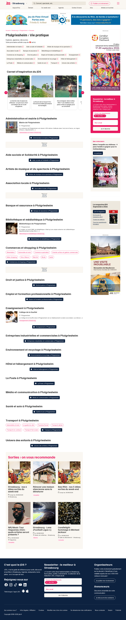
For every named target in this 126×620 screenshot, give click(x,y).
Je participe (98, 153)
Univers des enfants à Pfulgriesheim (45, 446)
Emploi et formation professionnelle (53, 55)
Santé (51, 257)
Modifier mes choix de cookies (57, 610)
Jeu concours (105, 145)
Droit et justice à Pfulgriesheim (45, 285)
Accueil (8, 30)
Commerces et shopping (15, 55)
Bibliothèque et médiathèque (51, 51)
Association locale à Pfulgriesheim (45, 188)
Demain (30, 8)
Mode (43, 257)
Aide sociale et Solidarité (34, 46)
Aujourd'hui (16, 8)
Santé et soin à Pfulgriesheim (45, 412)
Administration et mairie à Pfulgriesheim (45, 138)
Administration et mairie (14, 46)
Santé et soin (42, 63)
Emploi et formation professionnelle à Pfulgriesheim (45, 299)
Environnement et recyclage (47, 59)
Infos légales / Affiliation (27, 610)
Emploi (110, 610)
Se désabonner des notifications (81, 610)
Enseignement (74, 55)
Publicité (118, 610)
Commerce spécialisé (42, 252)
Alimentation (11, 252)
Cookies (41, 610)
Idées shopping (12, 257)
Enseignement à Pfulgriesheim (45, 327)
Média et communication (25, 63)
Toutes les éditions (99, 219)
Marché (35, 257)
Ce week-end (45, 8)
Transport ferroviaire (31, 430)
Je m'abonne (105, 129)
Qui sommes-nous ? (10, 610)
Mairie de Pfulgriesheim (29, 122)
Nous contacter (100, 610)
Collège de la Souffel (28, 312)
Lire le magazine (99, 211)
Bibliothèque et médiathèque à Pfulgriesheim (45, 239)
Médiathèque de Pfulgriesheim (32, 224)
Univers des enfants (68, 63)
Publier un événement (100, 3)
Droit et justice (32, 55)
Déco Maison (25, 257)
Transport (54, 63)
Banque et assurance (30, 51)
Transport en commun (14, 430)
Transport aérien (57, 425)
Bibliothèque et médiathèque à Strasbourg (32, 233)
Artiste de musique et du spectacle (58, 46)
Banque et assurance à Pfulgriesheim (45, 211)
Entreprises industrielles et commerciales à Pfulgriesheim (45, 341)
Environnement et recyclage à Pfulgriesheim (45, 355)
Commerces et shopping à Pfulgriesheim (22, 262)
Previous (6, 92)
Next (82, 92)
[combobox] (105, 115)
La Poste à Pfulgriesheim (45, 383)
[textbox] (106, 115)
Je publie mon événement (105, 581)
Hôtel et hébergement (68, 59)
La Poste (10, 63)
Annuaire (31, 30)
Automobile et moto (24, 252)
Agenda (61, 8)
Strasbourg (18, 3)
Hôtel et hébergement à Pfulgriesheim (45, 369)
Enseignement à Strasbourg (28, 320)
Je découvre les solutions (105, 598)
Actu (91, 8)
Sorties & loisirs (77, 8)
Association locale (13, 51)
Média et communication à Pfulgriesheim (45, 397)
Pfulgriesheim (23, 30)
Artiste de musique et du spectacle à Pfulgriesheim (45, 174)
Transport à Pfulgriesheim (52, 430)
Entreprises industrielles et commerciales (20, 59)
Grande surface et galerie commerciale (65, 252)
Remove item (105, 116)
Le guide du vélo (28, 425)
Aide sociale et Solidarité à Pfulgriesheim (45, 160)
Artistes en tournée (107, 8)
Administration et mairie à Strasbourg (30, 132)
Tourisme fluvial (43, 425)
